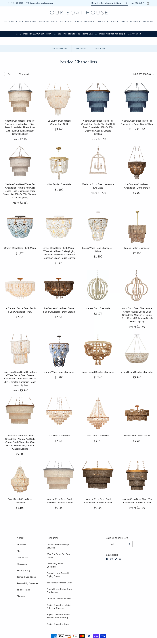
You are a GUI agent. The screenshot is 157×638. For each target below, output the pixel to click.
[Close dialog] (135, 289)
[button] (48, 317)
